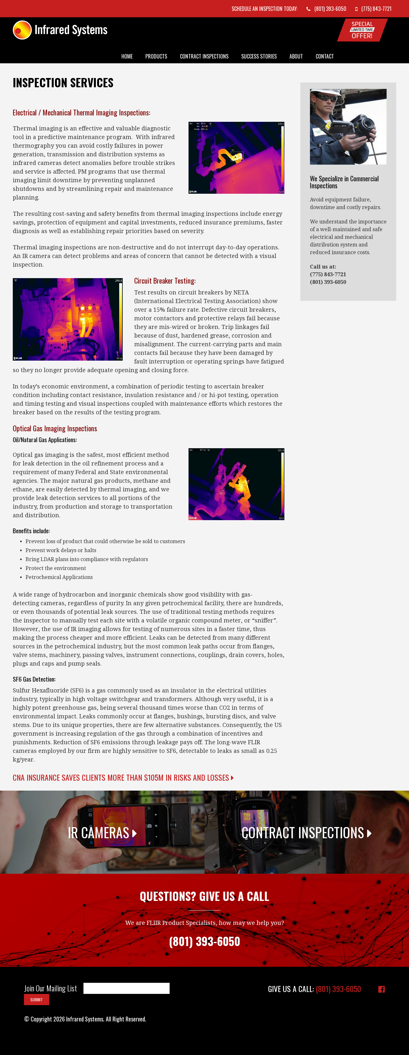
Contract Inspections (204, 56)
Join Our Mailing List (50, 988)
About (296, 56)
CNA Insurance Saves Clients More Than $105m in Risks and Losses (122, 777)
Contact (325, 56)
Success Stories (259, 56)
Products (156, 56)
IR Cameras (100, 832)
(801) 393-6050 (338, 988)
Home (127, 56)
